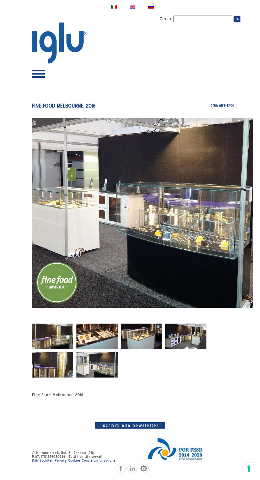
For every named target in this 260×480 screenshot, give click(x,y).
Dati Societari (43, 460)
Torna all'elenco (221, 105)
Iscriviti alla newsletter (130, 425)
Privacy (61, 460)
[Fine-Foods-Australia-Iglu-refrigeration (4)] (185, 336)
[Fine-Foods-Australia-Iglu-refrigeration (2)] (97, 336)
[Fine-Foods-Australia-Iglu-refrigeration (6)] (97, 365)
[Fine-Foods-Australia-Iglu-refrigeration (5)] (52, 365)
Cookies (74, 460)
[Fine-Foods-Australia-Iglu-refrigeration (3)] (141, 336)
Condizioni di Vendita (99, 460)
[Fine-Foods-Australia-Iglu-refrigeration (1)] (52, 336)
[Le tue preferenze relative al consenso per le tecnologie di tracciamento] (249, 469)
